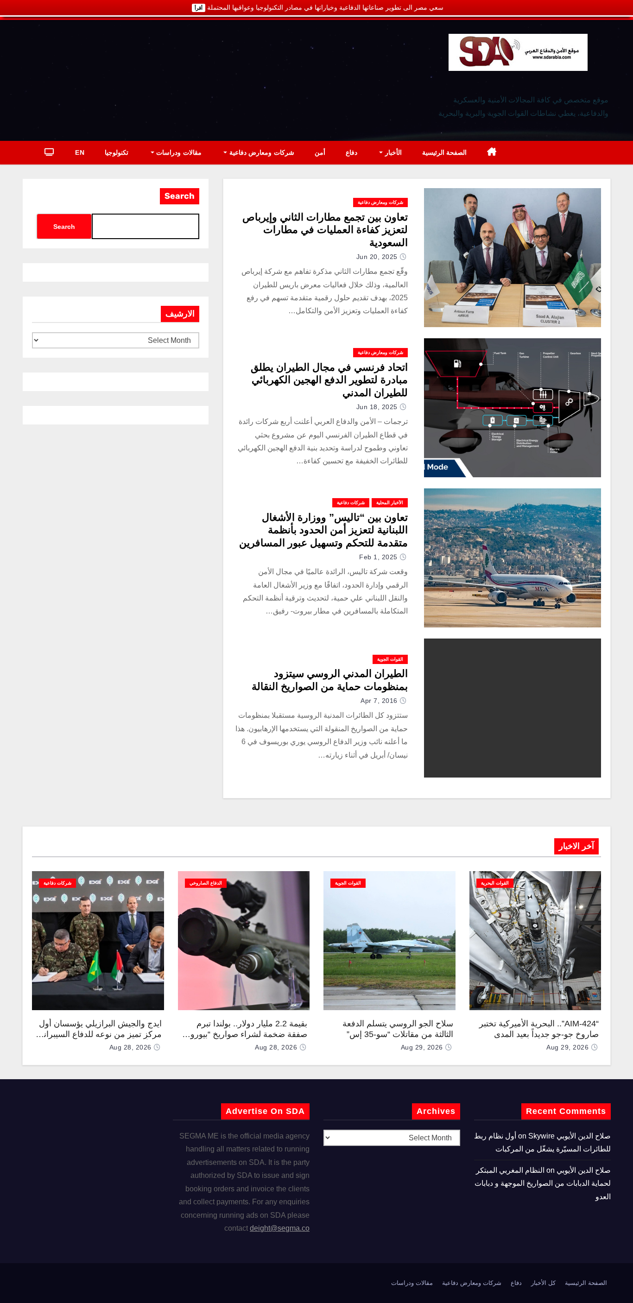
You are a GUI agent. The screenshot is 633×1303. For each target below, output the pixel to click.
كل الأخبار (543, 1282)
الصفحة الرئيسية (444, 152)
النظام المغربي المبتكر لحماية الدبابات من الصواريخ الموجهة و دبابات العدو (543, 1183)
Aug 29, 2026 (567, 1047)
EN (79, 152)
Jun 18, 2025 (377, 407)
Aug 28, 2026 (276, 1047)
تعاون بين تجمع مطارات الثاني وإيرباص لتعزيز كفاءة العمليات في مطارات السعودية (325, 229)
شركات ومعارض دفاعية (260, 152)
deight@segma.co (280, 1228)
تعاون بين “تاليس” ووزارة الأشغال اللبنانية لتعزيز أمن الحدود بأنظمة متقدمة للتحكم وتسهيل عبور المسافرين (323, 530)
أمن (320, 152)
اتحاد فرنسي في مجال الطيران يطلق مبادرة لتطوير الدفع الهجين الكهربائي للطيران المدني (329, 379)
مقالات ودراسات (178, 152)
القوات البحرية (495, 883)
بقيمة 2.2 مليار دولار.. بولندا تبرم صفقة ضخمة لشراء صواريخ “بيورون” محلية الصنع (244, 1034)
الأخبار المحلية (389, 502)
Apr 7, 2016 (379, 700)
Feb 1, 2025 (378, 557)
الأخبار (392, 152)
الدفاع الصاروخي (206, 883)
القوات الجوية (390, 659)
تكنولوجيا (116, 152)
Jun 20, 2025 (377, 256)
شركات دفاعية (351, 502)
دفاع (351, 152)
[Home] (492, 152)
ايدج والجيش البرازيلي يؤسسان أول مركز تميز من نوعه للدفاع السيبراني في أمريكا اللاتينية (99, 1034)
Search (180, 196)
